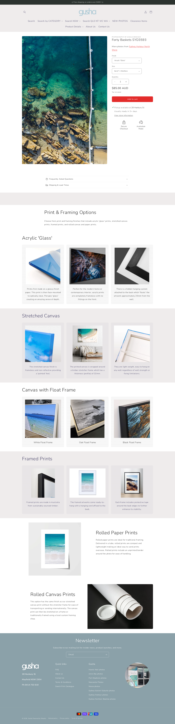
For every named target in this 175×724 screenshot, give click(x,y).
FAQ (57, 670)
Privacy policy (64, 718)
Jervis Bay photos (96, 674)
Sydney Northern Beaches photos (102, 699)
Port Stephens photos (98, 678)
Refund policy (53, 718)
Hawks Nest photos (97, 670)
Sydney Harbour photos (98, 695)
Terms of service (77, 718)
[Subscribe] (106, 654)
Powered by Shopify (39, 718)
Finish (114, 56)
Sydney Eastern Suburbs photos (102, 691)
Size (113, 66)
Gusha (30, 718)
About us (59, 674)
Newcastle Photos (96, 682)
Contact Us (59, 678)
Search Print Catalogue (64, 686)
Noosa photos (94, 686)
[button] (24, 12)
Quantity (115, 77)
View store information (123, 115)
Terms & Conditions (63, 682)
